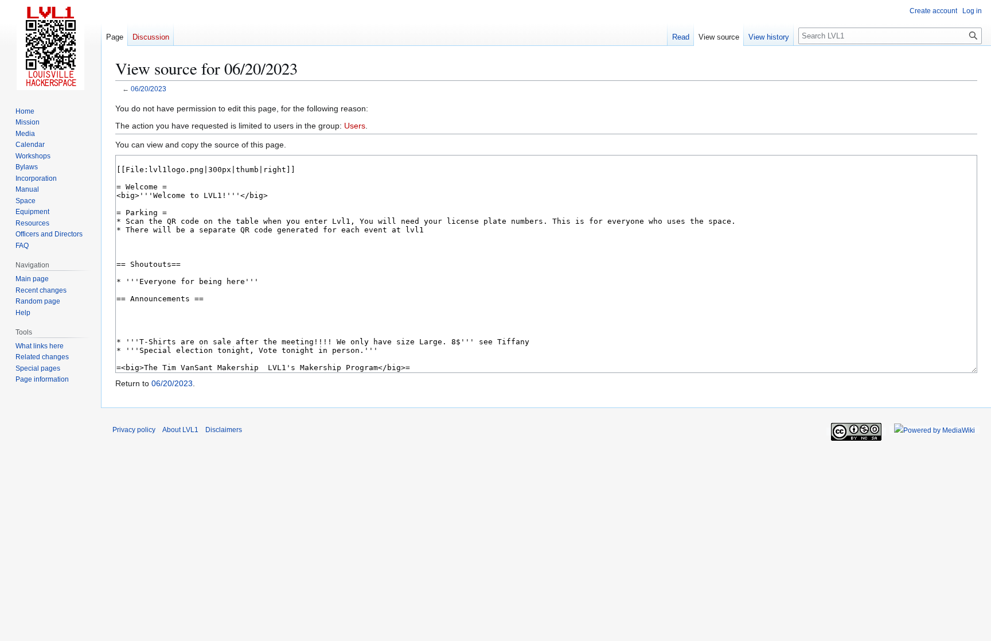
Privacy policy (133, 430)
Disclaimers (223, 430)
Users (354, 125)
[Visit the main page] (50, 46)
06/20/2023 (148, 88)
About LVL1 (180, 430)
